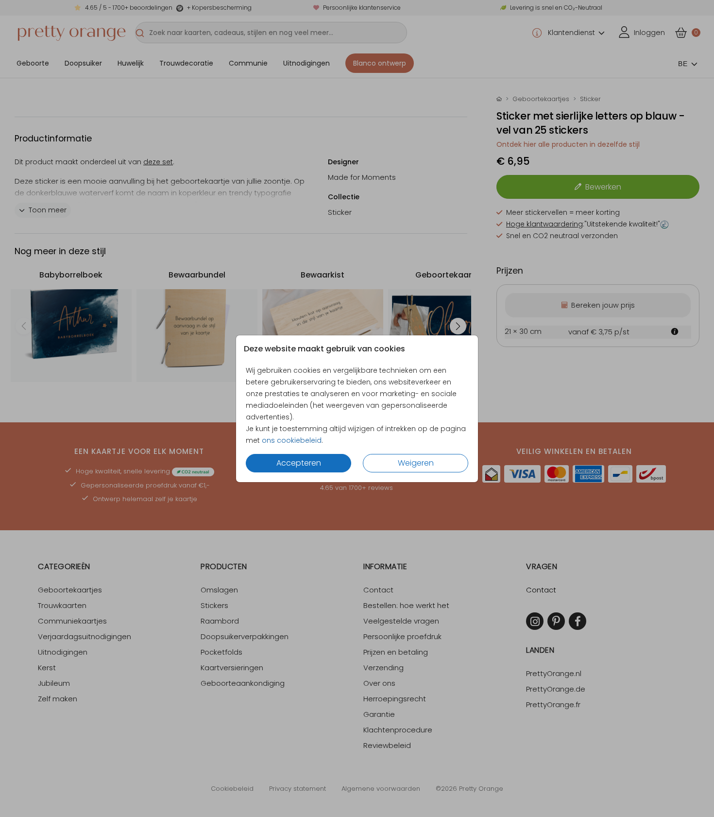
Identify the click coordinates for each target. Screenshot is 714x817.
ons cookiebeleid (292, 440)
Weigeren (416, 463)
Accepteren (298, 463)
